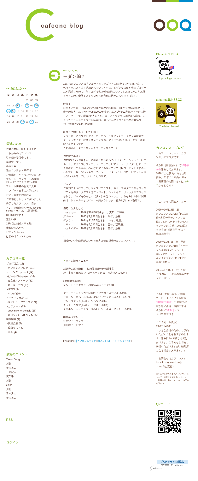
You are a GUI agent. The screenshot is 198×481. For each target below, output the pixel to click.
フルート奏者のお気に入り (21, 186)
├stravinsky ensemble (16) (21, 310)
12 (13, 110)
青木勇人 (11, 367)
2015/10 (16, 88)
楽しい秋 (11, 219)
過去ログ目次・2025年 (19, 170)
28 (22, 121)
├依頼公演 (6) (14, 323)
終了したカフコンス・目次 (21, 203)
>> (24, 88)
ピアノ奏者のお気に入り (20, 194)
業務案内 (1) (13, 319)
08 (27, 105)
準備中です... (13, 161)
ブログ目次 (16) (15, 263)
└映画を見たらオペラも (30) (22, 314)
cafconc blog (62, 25)
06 (17, 105)
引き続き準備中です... (18, 157)
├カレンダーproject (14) (19, 272)
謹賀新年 (11, 166)
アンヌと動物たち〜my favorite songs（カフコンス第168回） (23, 209)
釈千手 (10, 376)
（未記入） (12, 372)
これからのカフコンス (18, 153)
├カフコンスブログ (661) (20, 267)
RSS (9, 419)
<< (8, 88)
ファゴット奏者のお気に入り (22, 190)
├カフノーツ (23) (16, 306)
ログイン (12, 442)
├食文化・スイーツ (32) (19, 280)
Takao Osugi (13, 359)
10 (36, 105)
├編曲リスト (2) (15, 327)
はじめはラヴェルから (18, 236)
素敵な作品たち (15, 227)
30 (31, 121)
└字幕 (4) (11, 332)
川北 (8, 363)
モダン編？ (74, 76)
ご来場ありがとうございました (23, 174)
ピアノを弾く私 (15, 232)
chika (9, 384)
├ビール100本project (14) (20, 276)
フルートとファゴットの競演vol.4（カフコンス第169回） (22, 181)
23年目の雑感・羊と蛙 (19, 223)
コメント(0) (104, 341)
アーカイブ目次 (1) (16, 297)
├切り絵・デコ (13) (17, 285)
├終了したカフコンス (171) (21, 302)
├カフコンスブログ (86, 341)
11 (8, 110)
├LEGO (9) (12, 289)
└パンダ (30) (13, 293)
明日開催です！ (15, 215)
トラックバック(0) (121, 341)
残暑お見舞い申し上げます (21, 149)
